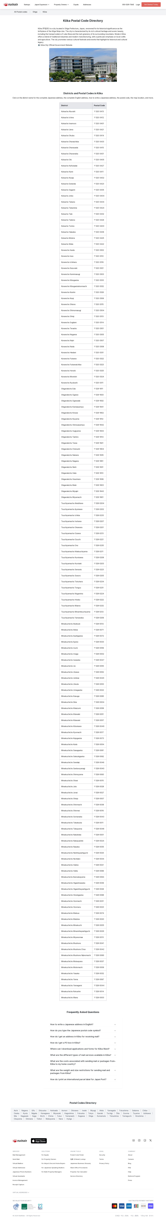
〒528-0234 (99, 582)
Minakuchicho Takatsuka (71, 823)
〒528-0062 (99, 756)
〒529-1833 (99, 395)
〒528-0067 (99, 979)
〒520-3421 (99, 130)
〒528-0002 (99, 654)
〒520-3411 (99, 172)
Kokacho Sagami (68, 190)
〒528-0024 (99, 841)
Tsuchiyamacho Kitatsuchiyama (74, 551)
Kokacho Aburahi (68, 111)
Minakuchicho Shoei (69, 781)
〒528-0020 (99, 919)
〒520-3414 (99, 136)
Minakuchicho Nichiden (70, 859)
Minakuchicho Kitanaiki (70, 714)
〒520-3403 (99, 226)
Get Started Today (151, 4)
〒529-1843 (99, 491)
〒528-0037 (99, 961)
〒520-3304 (99, 310)
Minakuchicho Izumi (69, 648)
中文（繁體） (135, 1216)
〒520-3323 (99, 365)
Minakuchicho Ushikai (70, 678)
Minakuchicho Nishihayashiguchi (74, 853)
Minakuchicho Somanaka (71, 817)
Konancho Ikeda (68, 250)
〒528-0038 (99, 805)
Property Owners (60, 5)
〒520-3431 (99, 154)
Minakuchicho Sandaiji (70, 762)
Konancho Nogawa (69, 334)
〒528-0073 (99, 738)
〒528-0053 (99, 684)
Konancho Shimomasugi (71, 310)
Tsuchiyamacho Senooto (71, 569)
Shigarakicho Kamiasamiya (72, 407)
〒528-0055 (99, 666)
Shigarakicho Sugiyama (71, 431)
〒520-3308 (99, 347)
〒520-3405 (99, 160)
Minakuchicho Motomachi (71, 967)
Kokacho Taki (66, 214)
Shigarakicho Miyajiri (69, 491)
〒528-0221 (99, 539)
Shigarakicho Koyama (70, 419)
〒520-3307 (99, 340)
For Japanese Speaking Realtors (53, 1168)
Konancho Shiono (68, 304)
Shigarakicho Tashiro (69, 437)
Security (102, 1155)
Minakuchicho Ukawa (70, 672)
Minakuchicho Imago (69, 654)
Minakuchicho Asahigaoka (72, 636)
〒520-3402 (99, 178)
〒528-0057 (99, 720)
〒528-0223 (99, 569)
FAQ (129, 1168)
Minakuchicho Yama (69, 979)
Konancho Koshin (68, 292)
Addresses (87, 5)
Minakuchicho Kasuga (70, 696)
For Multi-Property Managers (52, 1172)
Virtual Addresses (19, 1168)
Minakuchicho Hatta (69, 871)
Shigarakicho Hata (68, 473)
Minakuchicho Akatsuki (70, 624)
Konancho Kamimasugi (70, 274)
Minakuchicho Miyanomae (72, 937)
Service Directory (76, 1176)
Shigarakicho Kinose (69, 413)
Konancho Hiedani (68, 353)
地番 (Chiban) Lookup (77, 1159)
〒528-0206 (99, 618)
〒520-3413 (99, 111)
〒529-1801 (98, 497)
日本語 (117, 1216)
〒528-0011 (98, 823)
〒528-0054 (99, 744)
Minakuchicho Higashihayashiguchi (75, 889)
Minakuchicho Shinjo (69, 799)
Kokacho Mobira (68, 238)
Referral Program (134, 1176)
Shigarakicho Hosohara (70, 479)
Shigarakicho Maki (68, 485)
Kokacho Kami (67, 172)
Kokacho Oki (66, 160)
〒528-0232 (99, 606)
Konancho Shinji (67, 316)
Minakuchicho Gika (69, 702)
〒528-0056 (99, 648)
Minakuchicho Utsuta (70, 684)
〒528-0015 (99, 781)
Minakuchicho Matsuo (70, 913)
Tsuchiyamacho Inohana (71, 521)
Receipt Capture (18, 1184)
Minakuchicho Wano (69, 997)
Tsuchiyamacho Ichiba (70, 515)
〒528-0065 (99, 696)
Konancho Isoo (67, 256)
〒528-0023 (99, 907)
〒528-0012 (99, 624)
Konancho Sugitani (68, 322)
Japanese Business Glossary (80, 1163)
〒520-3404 (99, 196)
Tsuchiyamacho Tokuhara (72, 582)
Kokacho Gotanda (68, 184)
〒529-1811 (98, 389)
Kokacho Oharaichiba (70, 142)
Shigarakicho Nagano (70, 461)
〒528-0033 (99, 642)
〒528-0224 (99, 594)
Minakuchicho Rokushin (71, 991)
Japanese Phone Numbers (22, 1172)
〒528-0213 (99, 533)
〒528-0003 (99, 997)
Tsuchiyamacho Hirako (70, 600)
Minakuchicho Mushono (71, 943)
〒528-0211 (98, 551)
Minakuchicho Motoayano (72, 961)
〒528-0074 (99, 913)
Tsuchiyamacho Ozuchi (71, 539)
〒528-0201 (99, 527)
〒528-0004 (99, 702)
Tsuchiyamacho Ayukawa (71, 509)
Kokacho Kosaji (67, 178)
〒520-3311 (98, 383)
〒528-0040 (99, 768)
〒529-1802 (99, 413)
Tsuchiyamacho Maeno (71, 606)
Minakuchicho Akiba (69, 630)
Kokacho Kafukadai (69, 166)
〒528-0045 (99, 678)
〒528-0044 (99, 985)
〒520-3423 (99, 184)
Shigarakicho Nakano (70, 455)
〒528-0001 (99, 835)
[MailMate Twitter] (150, 1140)
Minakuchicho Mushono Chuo (73, 949)
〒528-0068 (99, 895)
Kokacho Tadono (68, 220)
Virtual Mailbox (18, 1163)
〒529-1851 (98, 461)
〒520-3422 (99, 244)
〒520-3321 (99, 268)
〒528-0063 (99, 774)
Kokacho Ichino (67, 117)
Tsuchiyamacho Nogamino (72, 594)
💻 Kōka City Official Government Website (55, 45)
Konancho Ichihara (69, 262)
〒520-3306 (99, 298)
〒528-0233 (99, 515)
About (130, 1155)
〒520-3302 (99, 250)
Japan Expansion (41, 5)
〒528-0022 (99, 690)
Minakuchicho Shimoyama (72, 774)
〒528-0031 (99, 901)
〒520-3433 (99, 142)
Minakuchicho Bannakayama (73, 877)
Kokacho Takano (68, 202)
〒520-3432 (99, 214)
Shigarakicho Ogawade (70, 401)
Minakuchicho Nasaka (70, 847)
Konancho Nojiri (67, 340)
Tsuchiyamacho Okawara (71, 527)
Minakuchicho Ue (68, 666)
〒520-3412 (99, 117)
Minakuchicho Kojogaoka (71, 738)
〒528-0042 (99, 949)
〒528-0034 (99, 859)
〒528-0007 (99, 799)
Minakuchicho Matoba (70, 919)
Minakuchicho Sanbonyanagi (73, 768)
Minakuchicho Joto (69, 786)
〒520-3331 (99, 353)
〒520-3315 (99, 304)
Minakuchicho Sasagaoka (71, 750)
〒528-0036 (99, 883)
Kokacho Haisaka (68, 232)
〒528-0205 (99, 576)
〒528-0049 (99, 726)
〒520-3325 (99, 371)
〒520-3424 (99, 208)
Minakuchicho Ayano (69, 642)
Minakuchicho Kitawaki (70, 720)
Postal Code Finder (77, 1155)
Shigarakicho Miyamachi (71, 497)
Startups (27, 5)
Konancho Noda (67, 347)
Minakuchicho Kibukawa (71, 726)
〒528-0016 (99, 811)
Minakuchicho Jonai (69, 793)
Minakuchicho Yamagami (71, 985)
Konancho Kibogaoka (70, 280)
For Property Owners (49, 1159)
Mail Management (19, 1155)
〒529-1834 (99, 431)
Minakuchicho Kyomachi (71, 732)
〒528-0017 (99, 732)
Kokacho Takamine (69, 208)
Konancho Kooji (67, 298)
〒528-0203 (99, 564)
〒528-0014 (99, 991)
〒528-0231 (99, 588)
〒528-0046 (99, 762)
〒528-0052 (99, 672)
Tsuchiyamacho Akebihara (72, 503)
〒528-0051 (99, 714)
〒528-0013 (99, 937)
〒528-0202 (99, 509)
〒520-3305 (99, 334)
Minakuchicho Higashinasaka (73, 883)
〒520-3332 (99, 286)
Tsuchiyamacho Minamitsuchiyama (75, 612)
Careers (131, 1159)
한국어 (151, 1216)
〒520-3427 (99, 166)
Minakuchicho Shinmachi (71, 805)
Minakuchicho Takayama (71, 829)
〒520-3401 (99, 123)
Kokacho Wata (67, 244)
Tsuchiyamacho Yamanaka (72, 618)
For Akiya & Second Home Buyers (53, 1163)
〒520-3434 (99, 202)
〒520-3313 (99, 316)
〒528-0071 (99, 630)
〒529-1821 (98, 443)
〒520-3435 (99, 190)
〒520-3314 (99, 322)
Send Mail (16, 1159)
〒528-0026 (99, 889)
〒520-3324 (99, 377)
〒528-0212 (99, 612)
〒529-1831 (98, 467)
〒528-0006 (99, 967)
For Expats (45, 1155)
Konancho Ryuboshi (69, 383)
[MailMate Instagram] (139, 1140)
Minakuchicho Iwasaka (70, 660)
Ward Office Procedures (79, 1168)
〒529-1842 (99, 425)
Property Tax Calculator (78, 1172)
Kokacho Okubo (67, 136)
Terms (101, 1159)
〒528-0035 (99, 847)
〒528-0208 (99, 557)
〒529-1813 (98, 473)
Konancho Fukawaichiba (71, 365)
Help (129, 1172)
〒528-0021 (99, 865)
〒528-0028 (99, 786)
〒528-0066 (99, 871)
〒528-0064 (99, 877)
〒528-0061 (99, 750)
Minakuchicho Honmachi (71, 901)
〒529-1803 (99, 485)
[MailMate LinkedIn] (133, 1140)
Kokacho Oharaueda (69, 148)
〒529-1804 (99, 449)
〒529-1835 (99, 455)
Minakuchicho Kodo (69, 744)
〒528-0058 (99, 708)
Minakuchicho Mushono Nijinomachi (76, 955)
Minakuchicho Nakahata (71, 835)
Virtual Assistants (19, 1176)
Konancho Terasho (69, 328)
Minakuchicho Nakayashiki (72, 841)
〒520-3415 (99, 148)
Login (138, 5)
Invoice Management (20, 1180)
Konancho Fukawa (68, 359)
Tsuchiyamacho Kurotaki (71, 564)
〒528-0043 (99, 817)
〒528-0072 (99, 636)
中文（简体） (125, 1216)
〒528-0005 (99, 925)
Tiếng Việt (144, 1216)
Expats (76, 5)
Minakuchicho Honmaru (71, 907)
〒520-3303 (99, 274)
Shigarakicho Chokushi (70, 449)
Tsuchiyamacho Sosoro (71, 576)
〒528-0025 (99, 853)
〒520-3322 (99, 359)
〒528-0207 (99, 521)
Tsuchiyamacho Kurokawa (72, 557)
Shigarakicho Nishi (68, 467)
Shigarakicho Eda (68, 389)
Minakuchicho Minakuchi (71, 925)
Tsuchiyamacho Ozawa (71, 533)
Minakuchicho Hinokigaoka (72, 895)
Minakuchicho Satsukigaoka (72, 756)
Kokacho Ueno (67, 130)
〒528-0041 (99, 943)
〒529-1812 (98, 419)
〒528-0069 (99, 955)
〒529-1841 (99, 407)
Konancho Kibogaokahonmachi (74, 286)
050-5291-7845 (128, 5)
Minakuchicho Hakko (70, 865)
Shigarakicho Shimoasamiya (72, 425)
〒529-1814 (99, 437)
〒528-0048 (99, 829)
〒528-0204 (99, 503)
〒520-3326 (99, 292)
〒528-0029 (99, 931)
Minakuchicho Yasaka (70, 973)
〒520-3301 (99, 328)
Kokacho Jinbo (67, 196)
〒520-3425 (99, 238)
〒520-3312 (99, 256)
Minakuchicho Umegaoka (71, 690)
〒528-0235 (99, 545)
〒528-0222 (99, 600)
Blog (129, 1163)
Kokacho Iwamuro (68, 123)
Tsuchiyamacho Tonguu (71, 588)
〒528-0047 (99, 660)
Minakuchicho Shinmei (70, 811)
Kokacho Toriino (67, 226)
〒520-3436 (99, 232)
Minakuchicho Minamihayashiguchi (75, 931)
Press (130, 1180)
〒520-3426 (99, 220)
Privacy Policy (104, 1163)
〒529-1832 (99, 401)
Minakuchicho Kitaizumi (71, 708)
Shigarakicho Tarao (69, 443)
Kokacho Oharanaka (69, 154)
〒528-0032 (99, 973)
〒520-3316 (99, 262)
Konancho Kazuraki (69, 268)
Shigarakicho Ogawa (69, 395)
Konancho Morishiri (69, 377)
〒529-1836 (99, 479)
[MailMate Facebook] (145, 1140)
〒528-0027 (99, 793)
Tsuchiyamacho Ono (69, 545)
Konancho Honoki (68, 371)
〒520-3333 (99, 280)
